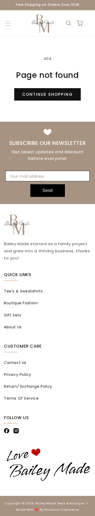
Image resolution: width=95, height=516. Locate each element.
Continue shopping (47, 94)
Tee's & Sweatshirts (23, 291)
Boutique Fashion (21, 303)
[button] (8, 23)
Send (47, 190)
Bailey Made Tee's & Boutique (60, 503)
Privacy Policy (17, 374)
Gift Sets (12, 315)
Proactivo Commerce (61, 510)
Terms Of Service (21, 398)
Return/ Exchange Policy (28, 386)
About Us (13, 327)
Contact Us (15, 362)
